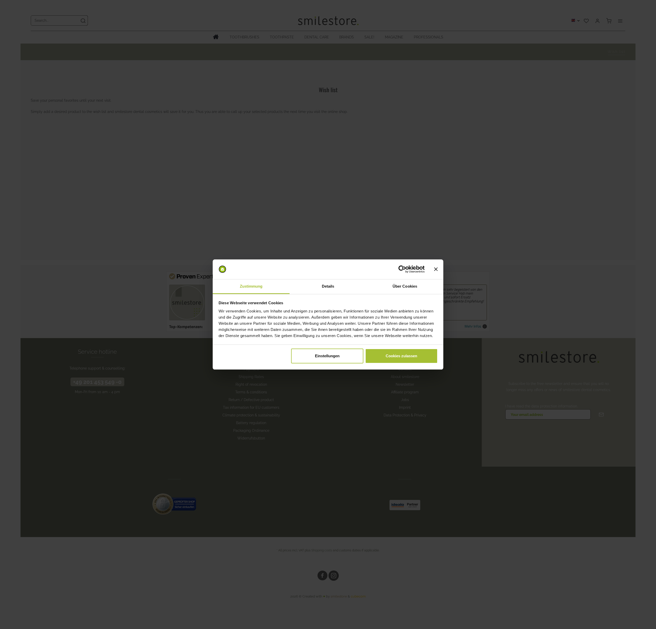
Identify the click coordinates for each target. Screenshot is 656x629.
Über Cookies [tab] (405, 286)
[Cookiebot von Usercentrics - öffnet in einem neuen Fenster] (402, 269)
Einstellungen (327, 356)
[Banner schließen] (436, 269)
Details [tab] (328, 286)
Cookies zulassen (401, 356)
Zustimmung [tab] (251, 286)
